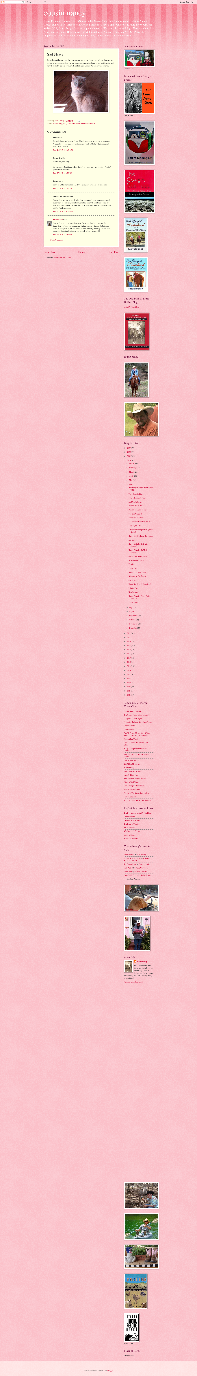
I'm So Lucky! (134, 568)
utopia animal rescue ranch (85, 123)
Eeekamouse (58, 219)
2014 (129, 645)
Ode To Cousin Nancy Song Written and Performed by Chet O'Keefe (137, 734)
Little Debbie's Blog (131, 307)
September (133, 615)
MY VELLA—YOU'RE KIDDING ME (138, 800)
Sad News (132, 580)
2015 (129, 649)
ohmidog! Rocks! (135, 525)
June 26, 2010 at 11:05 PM (63, 150)
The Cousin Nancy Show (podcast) (137, 715)
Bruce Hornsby (144, 864)
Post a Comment (56, 240)
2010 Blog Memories (132, 764)
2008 (129, 452)
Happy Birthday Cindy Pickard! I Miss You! (141, 597)
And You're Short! (135, 502)
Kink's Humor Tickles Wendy (135, 778)
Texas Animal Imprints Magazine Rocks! (141, 530)
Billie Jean (128, 871)
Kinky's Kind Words (131, 782)
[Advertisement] (134, 1027)
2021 (129, 674)
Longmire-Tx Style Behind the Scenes (138, 722)
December (133, 628)
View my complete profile (133, 981)
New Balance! (134, 592)
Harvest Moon (129, 854)
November (133, 623)
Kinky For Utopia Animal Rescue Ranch (136, 755)
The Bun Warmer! (135, 513)
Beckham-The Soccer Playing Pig (136, 793)
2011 (129, 633)
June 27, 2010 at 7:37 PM (62, 188)
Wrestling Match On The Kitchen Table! (141, 488)
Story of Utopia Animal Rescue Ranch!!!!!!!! (135, 749)
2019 (129, 666)
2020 (129, 670)
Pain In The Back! (135, 505)
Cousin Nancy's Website (133, 711)
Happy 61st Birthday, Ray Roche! (141, 536)
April (131, 476)
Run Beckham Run (131, 775)
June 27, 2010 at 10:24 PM (63, 211)
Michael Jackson (140, 871)
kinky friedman (69, 123)
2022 (129, 678)
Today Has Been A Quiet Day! (140, 584)
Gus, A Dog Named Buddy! (139, 556)
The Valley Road (130, 864)
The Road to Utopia (131, 824)
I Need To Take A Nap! (137, 497)
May (131, 480)
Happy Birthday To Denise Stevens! (138, 545)
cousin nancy (65, 12)
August (132, 611)
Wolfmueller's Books (132, 831)
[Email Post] (79, 120)
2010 (129, 460)
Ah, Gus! (132, 540)
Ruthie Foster (146, 875)
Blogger (110, 1370)
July (131, 607)
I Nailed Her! (133, 588)
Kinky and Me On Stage (133, 771)
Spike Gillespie (129, 835)
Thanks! (132, 564)
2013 (129, 641)
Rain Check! (133, 602)
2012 (129, 637)
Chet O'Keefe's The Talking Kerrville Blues (137, 743)
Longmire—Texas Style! (133, 718)
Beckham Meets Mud (132, 789)
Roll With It (128, 867)
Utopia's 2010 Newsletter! (133, 820)
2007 (129, 448)
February (132, 467)
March (131, 472)
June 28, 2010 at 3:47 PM (62, 234)
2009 (129, 456)
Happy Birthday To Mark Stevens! (138, 551)
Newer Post (49, 252)
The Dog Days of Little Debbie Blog (137, 813)
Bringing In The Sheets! (137, 576)
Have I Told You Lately (132, 760)
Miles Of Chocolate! (136, 517)
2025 (129, 690)
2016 (129, 653)
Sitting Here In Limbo (132, 858)
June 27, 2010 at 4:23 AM (62, 173)
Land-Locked (129, 729)
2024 (129, 686)
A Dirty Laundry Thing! (137, 572)
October (132, 619)
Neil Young (141, 854)
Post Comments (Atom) (62, 257)
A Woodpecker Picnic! (137, 560)
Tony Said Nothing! (136, 494)
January (132, 463)
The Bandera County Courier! (140, 521)
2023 (129, 682)
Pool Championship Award (134, 785)
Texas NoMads (129, 827)
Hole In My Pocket (131, 875)
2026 (129, 695)
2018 (129, 662)
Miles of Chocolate (131, 838)
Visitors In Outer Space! (138, 509)
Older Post (113, 252)
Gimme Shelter (129, 725)
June (131, 484)
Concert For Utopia (131, 739)
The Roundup (129, 767)
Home (81, 252)
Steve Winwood (142, 867)
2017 (129, 658)
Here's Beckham (130, 796)
